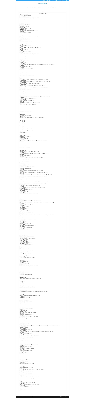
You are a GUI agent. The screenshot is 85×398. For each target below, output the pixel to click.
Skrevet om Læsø (37, 6)
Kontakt (65, 6)
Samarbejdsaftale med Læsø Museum (46, 0)
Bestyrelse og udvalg (58, 6)
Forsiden (27, 6)
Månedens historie (45, 6)
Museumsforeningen (21, 6)
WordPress (32, 396)
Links (67, 0)
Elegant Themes (24, 396)
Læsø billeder (32, 6)
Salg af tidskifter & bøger (62, 0)
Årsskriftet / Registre (55, 0)
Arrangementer (51, 6)
